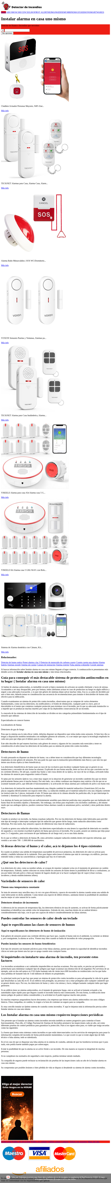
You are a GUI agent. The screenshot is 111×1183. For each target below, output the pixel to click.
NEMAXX (76, 12)
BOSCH (16, 12)
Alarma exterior (62, 665)
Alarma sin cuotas (28, 665)
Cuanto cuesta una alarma (87, 662)
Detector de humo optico (11, 662)
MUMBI (67, 12)
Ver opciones (7, 33)
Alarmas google (14, 665)
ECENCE (24, 12)
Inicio (3, 12)
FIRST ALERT (41, 12)
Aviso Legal (6, 1142)
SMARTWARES (96, 12)
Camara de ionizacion (46, 665)
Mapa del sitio (94, 1142)
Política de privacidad (21, 1142)
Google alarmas (96, 665)
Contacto (65, 1142)
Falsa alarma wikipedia (79, 665)
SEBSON (85, 12)
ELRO (31, 12)
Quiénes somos (54, 1142)
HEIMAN (52, 12)
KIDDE (59, 12)
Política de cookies (39, 1142)
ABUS (9, 12)
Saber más (15, 1177)
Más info (5, 111)
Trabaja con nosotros (78, 1142)
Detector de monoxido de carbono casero (58, 662)
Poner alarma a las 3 (31, 662)
